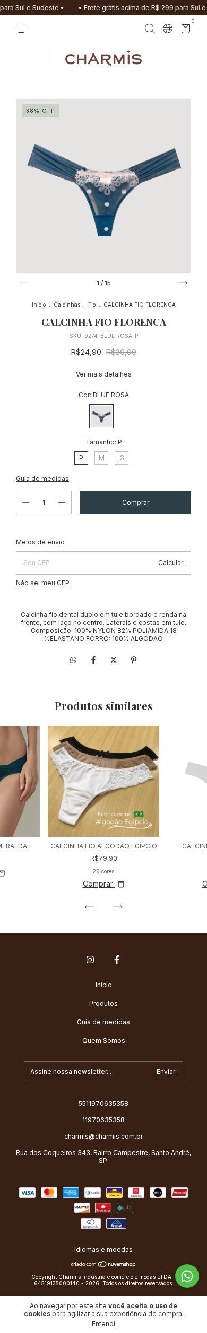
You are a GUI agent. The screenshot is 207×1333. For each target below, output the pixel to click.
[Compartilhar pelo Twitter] (114, 659)
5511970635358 (103, 1103)
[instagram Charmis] (90, 959)
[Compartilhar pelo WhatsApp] (73, 659)
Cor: (104, 395)
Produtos (103, 1003)
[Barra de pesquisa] (150, 29)
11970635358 (103, 1120)
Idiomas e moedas (103, 1250)
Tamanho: (103, 442)
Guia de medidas (103, 1022)
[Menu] (23, 29)
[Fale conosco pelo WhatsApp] (187, 1276)
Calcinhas (67, 304)
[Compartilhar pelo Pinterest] (133, 659)
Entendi (103, 1324)
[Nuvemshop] (104, 1264)
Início (39, 304)
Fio (92, 304)
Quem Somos (103, 1040)
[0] (184, 30)
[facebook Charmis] (117, 959)
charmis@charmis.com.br (103, 1136)
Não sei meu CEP (43, 583)
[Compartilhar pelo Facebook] (94, 659)
